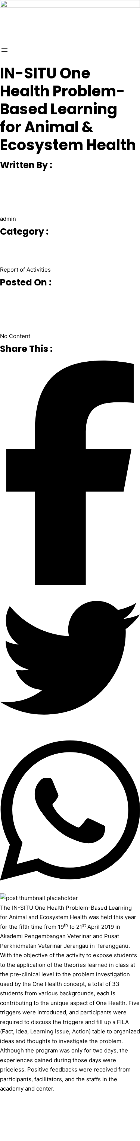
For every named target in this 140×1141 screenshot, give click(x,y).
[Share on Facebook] (70, 474)
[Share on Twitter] (70, 659)
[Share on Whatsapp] (70, 811)
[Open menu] (4, 50)
